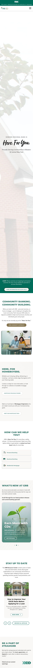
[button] (14, 545)
